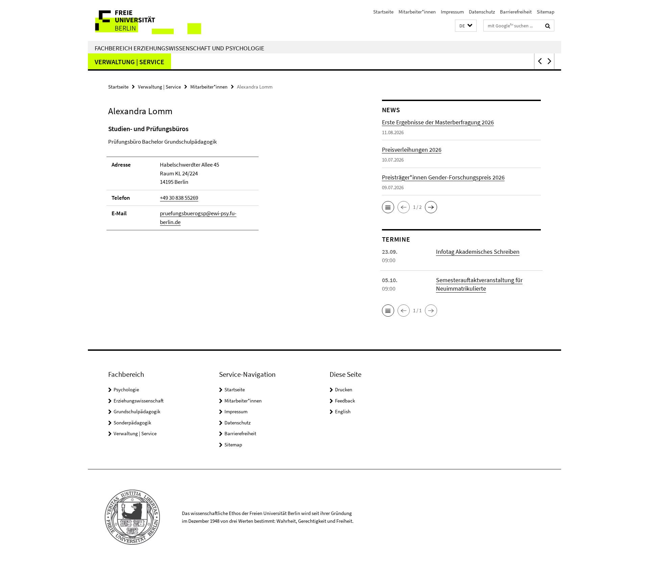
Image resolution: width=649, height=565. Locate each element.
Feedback (345, 400)
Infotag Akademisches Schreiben (478, 251)
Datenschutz (482, 11)
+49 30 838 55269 (179, 197)
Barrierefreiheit (516, 11)
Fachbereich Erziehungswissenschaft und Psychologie (179, 48)
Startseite (383, 11)
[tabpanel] (232, 181)
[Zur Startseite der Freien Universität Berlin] (144, 20)
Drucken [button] (343, 389)
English (343, 411)
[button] (466, 26)
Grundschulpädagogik (137, 411)
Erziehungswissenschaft (139, 400)
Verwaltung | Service (129, 61)
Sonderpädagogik (132, 422)
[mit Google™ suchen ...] (548, 25)
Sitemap (545, 11)
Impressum (452, 11)
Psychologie (126, 389)
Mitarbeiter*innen (417, 11)
